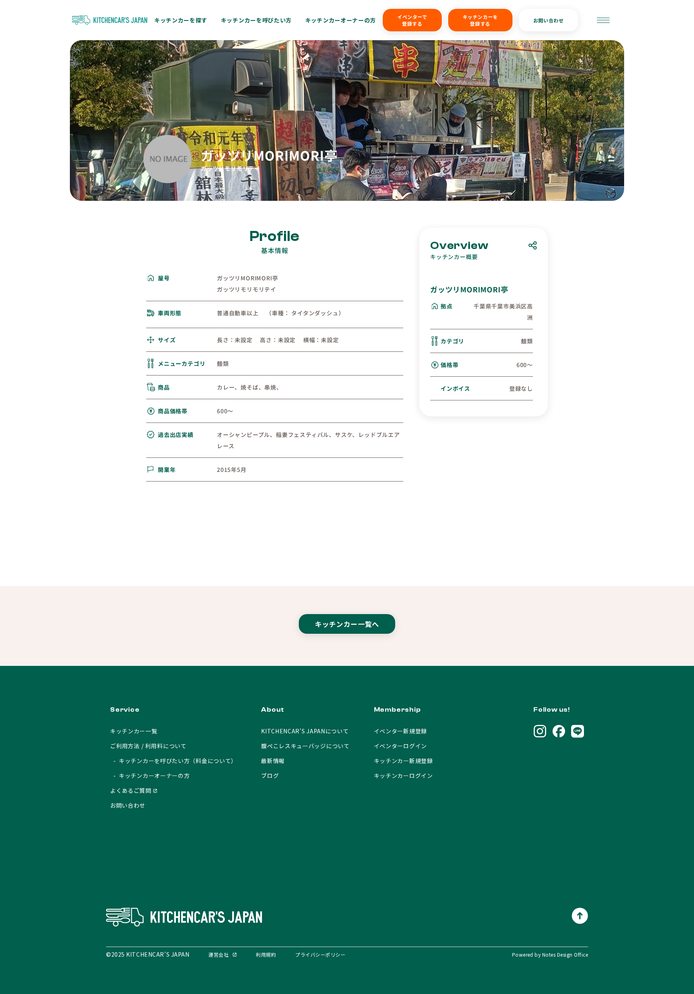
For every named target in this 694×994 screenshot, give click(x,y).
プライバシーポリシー (320, 954)
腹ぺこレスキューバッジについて (305, 746)
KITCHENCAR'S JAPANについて (305, 731)
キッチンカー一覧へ (347, 624)
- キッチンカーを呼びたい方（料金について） (173, 761)
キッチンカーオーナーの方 (340, 20)
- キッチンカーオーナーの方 (150, 776)
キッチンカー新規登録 (403, 761)
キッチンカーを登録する (480, 20)
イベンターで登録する (412, 20)
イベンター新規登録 (400, 731)
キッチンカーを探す (180, 20)
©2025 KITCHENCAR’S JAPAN (147, 954)
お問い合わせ (548, 20)
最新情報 (273, 761)
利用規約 (266, 954)
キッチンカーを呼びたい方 (256, 20)
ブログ (270, 776)
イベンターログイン (400, 746)
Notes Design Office (565, 954)
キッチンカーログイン (403, 776)
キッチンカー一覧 (133, 731)
